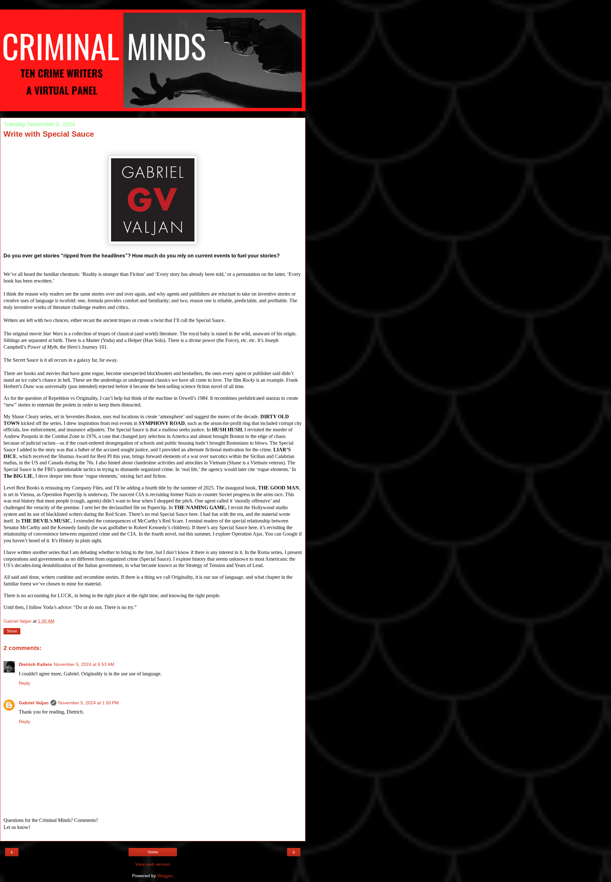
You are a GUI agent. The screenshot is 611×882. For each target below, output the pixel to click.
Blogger (164, 875)
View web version (152, 864)
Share (12, 631)
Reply (24, 683)
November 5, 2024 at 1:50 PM (88, 702)
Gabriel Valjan (34, 702)
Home (153, 852)
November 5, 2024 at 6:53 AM (84, 664)
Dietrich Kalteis (35, 664)
